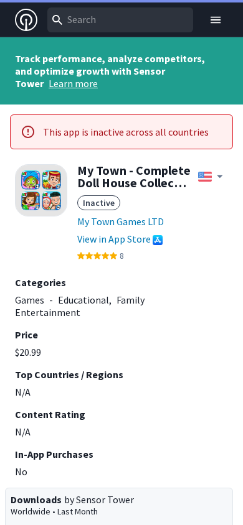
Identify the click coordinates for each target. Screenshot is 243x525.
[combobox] (120, 19)
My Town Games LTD (120, 221)
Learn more (73, 83)
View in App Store (114, 239)
